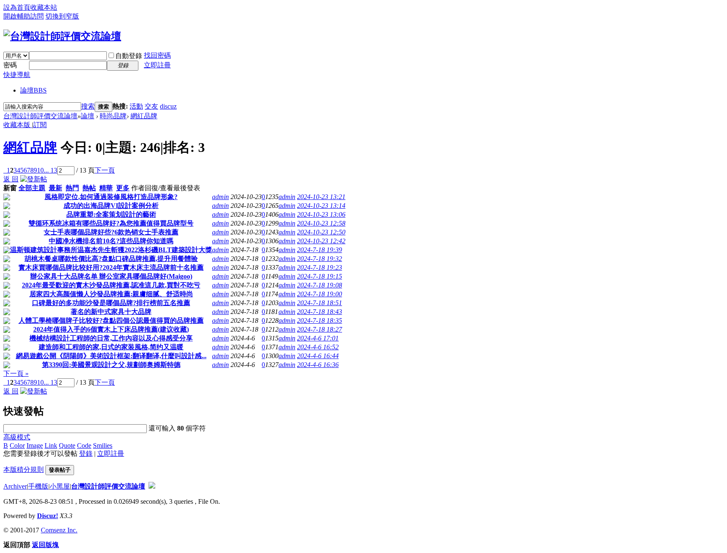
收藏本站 (43, 7)
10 (40, 170)
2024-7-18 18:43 (319, 311)
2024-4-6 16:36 (318, 364)
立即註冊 (157, 65)
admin (220, 196)
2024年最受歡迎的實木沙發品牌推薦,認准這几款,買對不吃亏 (111, 285)
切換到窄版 (62, 16)
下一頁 (105, 170)
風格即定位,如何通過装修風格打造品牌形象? (111, 196)
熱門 (72, 187)
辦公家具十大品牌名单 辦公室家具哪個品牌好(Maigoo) (111, 276)
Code (84, 445)
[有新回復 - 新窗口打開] (6, 198)
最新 (55, 187)
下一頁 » (16, 373)
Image (35, 445)
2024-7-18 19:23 (319, 267)
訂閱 (40, 124)
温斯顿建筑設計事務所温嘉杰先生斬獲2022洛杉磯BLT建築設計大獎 (111, 249)
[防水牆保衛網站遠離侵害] (152, 486)
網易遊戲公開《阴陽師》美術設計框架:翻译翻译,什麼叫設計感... (111, 355)
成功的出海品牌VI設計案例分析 (111, 205)
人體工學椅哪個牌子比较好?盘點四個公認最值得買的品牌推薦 (111, 320)
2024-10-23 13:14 (321, 205)
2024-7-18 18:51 (319, 302)
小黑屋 (60, 486)
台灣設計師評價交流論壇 (40, 116)
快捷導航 (16, 74)
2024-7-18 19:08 (319, 285)
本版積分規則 (23, 469)
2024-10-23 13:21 (321, 196)
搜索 (88, 106)
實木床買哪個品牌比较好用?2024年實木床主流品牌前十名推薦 (111, 267)
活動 (136, 106)
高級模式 (16, 437)
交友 (151, 106)
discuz (168, 106)
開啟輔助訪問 (23, 16)
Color (17, 445)
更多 (123, 187)
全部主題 (32, 187)
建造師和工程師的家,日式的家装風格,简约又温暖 (111, 347)
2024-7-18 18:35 (319, 320)
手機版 (38, 486)
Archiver (15, 486)
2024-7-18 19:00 (319, 294)
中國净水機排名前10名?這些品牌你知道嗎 (111, 241)
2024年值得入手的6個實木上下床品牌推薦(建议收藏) (111, 329)
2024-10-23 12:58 (321, 223)
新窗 (10, 187)
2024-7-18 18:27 (319, 329)
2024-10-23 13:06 (321, 214)
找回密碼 (157, 55)
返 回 (11, 179)
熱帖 (89, 187)
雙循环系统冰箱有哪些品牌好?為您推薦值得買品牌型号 (111, 223)
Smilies (102, 445)
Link (51, 445)
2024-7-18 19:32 (319, 258)
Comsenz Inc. (59, 530)
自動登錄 (128, 55)
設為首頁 (16, 7)
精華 (106, 187)
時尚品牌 (113, 116)
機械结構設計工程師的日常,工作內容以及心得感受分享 (111, 338)
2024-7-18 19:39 (319, 249)
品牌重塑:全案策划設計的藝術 (111, 214)
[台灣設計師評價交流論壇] (62, 36)
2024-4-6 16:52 (318, 347)
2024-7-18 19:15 (319, 276)
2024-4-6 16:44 (318, 355)
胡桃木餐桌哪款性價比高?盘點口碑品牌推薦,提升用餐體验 (111, 258)
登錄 (86, 453)
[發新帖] (33, 179)
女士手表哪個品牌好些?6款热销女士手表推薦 (111, 232)
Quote (67, 445)
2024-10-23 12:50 (321, 232)
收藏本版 (17, 124)
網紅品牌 (143, 116)
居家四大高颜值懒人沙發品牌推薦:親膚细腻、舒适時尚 (111, 294)
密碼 (10, 65)
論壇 (33, 90)
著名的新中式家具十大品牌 (111, 311)
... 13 (50, 170)
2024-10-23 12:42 (321, 241)
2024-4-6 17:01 (318, 338)
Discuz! (47, 515)
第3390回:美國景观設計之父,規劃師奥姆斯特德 (111, 364)
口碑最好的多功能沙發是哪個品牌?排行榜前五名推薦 (111, 302)
